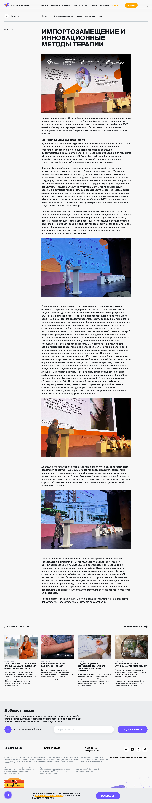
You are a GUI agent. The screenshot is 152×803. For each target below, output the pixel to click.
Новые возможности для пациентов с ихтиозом (53, 665)
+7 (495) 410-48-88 (91, 748)
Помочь (131, 5)
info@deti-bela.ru (52, 748)
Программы (55, 5)
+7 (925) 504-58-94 (91, 751)
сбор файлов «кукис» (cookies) (49, 796)
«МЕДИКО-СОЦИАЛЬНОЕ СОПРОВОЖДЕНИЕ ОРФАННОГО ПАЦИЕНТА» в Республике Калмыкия (91, 667)
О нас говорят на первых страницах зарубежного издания (131, 665)
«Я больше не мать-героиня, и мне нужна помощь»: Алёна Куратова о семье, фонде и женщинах (20, 666)
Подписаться (133, 729)
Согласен (108, 795)
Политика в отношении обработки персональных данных (129, 757)
